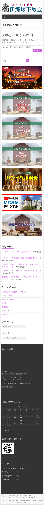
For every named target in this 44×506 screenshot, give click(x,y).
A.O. (6, 47)
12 (21, 418)
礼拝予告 (30, 47)
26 (21, 423)
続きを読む (37, 50)
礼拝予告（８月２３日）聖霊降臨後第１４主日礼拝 (21, 270)
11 (15, 418)
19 (21, 420)
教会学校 (5, 303)
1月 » (8, 430)
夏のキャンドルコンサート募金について (17, 252)
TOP (4, 500)
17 (9, 420)
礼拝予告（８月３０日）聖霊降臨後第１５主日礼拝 (21, 258)
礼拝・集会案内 (8, 299)
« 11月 (4, 430)
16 (3, 420)
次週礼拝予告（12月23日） (19, 35)
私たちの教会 (7, 296)
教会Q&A (5, 310)
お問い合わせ (7, 314)
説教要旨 (5, 307)
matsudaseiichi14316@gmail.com (18, 383)
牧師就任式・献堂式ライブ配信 (14, 292)
